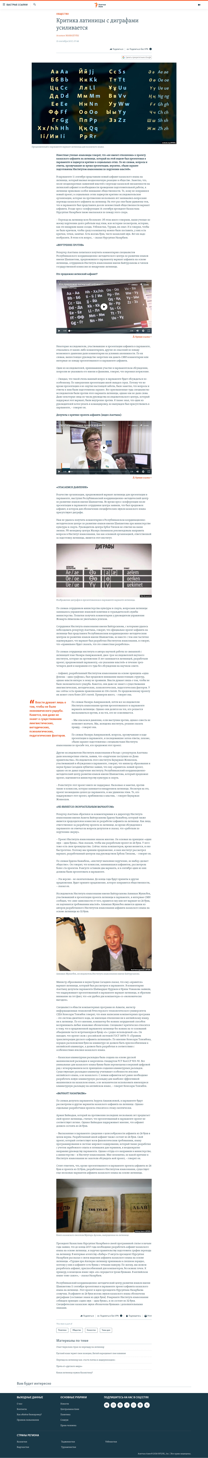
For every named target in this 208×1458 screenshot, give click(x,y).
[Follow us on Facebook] (120, 1405)
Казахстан (22, 1442)
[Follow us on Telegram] (126, 1405)
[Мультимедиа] (199, 5)
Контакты (22, 1409)
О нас (19, 1404)
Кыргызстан (23, 1447)
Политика (65, 1415)
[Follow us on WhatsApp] (133, 1405)
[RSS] (147, 1405)
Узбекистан (111, 1442)
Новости (64, 1404)
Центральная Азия (69, 1409)
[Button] (116, 49)
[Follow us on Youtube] (106, 1405)
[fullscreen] (149, 331)
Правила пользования (28, 1420)
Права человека (68, 1425)
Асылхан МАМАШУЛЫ (67, 36)
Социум (64, 1420)
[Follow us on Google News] (140, 1405)
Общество (62, 14)
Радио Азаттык (69, 288)
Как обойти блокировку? (29, 1415)
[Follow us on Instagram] (113, 1405)
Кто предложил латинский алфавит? (81, 284)
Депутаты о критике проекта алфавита (82, 425)
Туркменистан (68, 1447)
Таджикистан (68, 1442)
